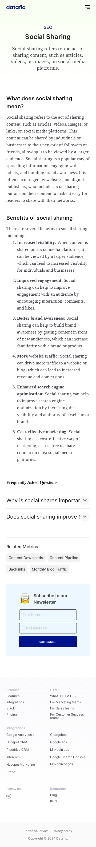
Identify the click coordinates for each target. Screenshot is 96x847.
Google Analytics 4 (20, 735)
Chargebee (58, 735)
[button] (85, 7)
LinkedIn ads (59, 750)
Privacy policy (61, 831)
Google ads (58, 742)
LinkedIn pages (61, 764)
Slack (10, 708)
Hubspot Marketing (20, 764)
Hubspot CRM (16, 742)
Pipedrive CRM (17, 750)
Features (12, 696)
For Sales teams (62, 708)
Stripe (10, 772)
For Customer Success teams (67, 716)
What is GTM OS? (63, 696)
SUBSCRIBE (48, 642)
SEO (48, 27)
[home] (15, 6)
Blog (53, 795)
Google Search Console (67, 757)
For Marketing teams (65, 702)
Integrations (15, 702)
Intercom (12, 757)
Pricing (11, 714)
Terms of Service (36, 831)
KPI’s (53, 801)
